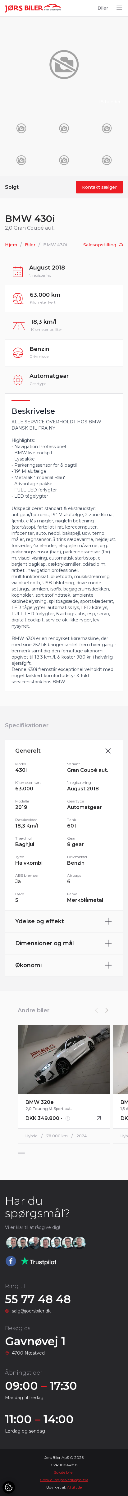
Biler (103, 8)
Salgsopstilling (99, 245)
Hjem (11, 245)
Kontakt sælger (99, 187)
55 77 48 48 (38, 1299)
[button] (106, 1010)
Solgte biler (64, 1472)
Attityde (74, 1487)
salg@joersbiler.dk (31, 1311)
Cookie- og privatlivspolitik (64, 1479)
